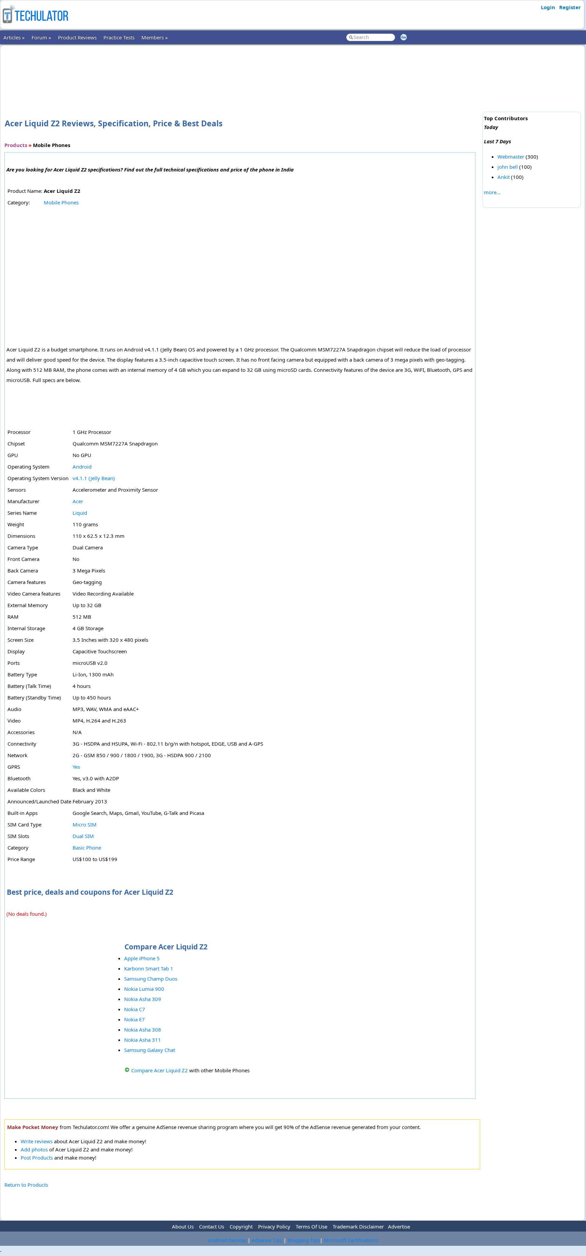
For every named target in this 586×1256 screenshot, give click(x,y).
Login (548, 7)
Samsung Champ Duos (150, 978)
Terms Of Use (311, 1226)
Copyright (241, 1226)
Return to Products (26, 1184)
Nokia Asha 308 (142, 1029)
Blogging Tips (304, 1240)
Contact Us (211, 1226)
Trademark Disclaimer (358, 1226)
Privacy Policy (274, 1226)
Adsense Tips (267, 1240)
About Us (183, 1226)
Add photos (34, 1149)
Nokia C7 (134, 1009)
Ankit (503, 177)
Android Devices (227, 1240)
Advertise (399, 1226)
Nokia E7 (134, 1019)
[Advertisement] (242, 71)
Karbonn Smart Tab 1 (148, 968)
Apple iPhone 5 (142, 958)
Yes (76, 766)
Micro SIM (85, 824)
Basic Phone (87, 847)
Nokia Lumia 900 (144, 988)
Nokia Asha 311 (142, 1039)
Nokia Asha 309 (142, 999)
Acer (78, 501)
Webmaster (510, 156)
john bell (507, 166)
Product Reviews (77, 37)
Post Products (37, 1157)
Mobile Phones (61, 202)
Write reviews (37, 1141)
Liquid (80, 512)
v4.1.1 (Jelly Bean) (94, 478)
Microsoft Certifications (351, 1240)
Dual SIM (83, 836)
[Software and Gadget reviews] (35, 25)
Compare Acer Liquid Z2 (159, 1070)
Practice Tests (119, 37)
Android (82, 466)
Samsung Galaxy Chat (149, 1049)
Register (570, 7)
